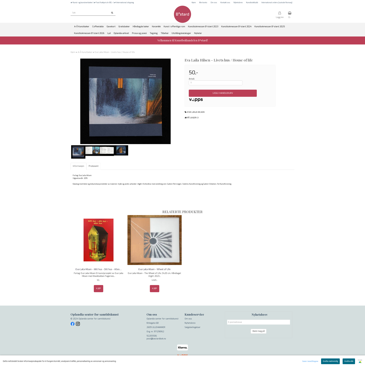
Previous (67, 101)
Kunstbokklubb (252, 2)
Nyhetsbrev (238, 2)
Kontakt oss (225, 2)
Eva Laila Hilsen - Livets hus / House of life (115, 52)
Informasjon (78, 166)
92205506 (152, 336)
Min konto (203, 2)
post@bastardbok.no (156, 338)
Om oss (214, 2)
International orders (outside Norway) (276, 2)
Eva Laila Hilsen (195, 112)
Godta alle (348, 361)
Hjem (194, 2)
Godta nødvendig (330, 361)
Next (184, 101)
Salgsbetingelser (192, 327)
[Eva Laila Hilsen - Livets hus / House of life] (125, 101)
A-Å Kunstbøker (85, 52)
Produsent (94, 166)
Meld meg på (259, 331)
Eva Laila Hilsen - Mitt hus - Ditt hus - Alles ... (98, 269)
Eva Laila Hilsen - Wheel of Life (154, 269)
